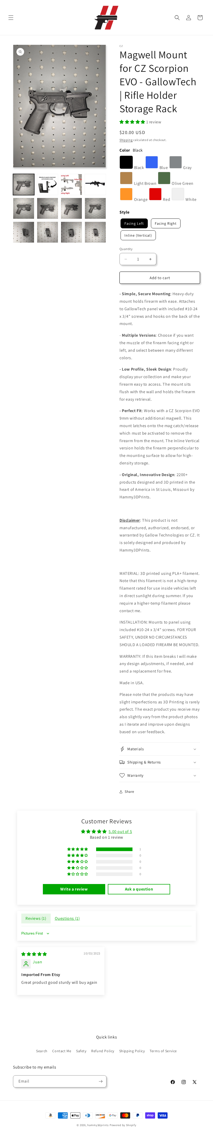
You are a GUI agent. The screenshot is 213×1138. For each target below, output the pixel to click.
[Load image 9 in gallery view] (23, 232)
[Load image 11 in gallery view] (71, 232)
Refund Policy (102, 1051)
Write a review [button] (74, 889)
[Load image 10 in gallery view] (47, 232)
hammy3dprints (98, 1125)
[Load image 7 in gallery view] (71, 208)
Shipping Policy (132, 1051)
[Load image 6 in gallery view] (47, 208)
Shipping (126, 140)
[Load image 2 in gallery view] (47, 184)
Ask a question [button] (139, 889)
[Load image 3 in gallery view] (71, 184)
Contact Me (61, 1051)
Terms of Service (163, 1051)
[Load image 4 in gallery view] (95, 184)
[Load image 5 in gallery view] (23, 208)
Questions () (67, 918)
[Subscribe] (100, 1081)
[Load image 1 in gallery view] (23, 184)
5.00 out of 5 (120, 831)
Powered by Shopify (123, 1125)
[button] (11, 17)
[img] (34, 954)
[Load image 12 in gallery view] (95, 232)
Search (42, 1051)
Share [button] (129, 791)
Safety (81, 1051)
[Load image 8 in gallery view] (95, 208)
